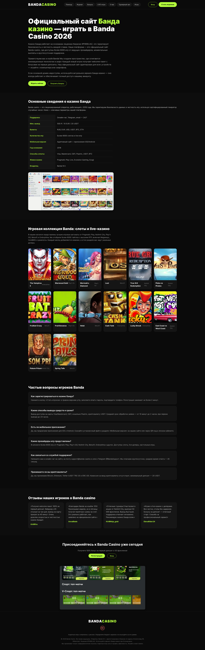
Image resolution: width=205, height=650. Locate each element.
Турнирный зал (124, 4)
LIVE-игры (101, 4)
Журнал (80, 4)
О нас (112, 4)
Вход (153, 4)
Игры (137, 4)
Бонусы (90, 4)
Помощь (69, 4)
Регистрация (96, 556)
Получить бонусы (57, 83)
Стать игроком (167, 4)
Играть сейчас (37, 83)
